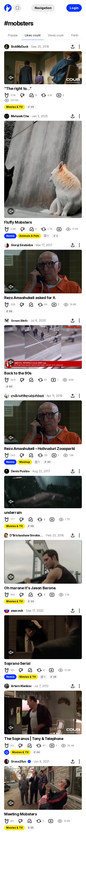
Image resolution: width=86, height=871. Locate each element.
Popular (13, 35)
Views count (55, 35)
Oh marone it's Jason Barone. (30, 588)
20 (31, 107)
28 (53, 677)
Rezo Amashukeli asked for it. (30, 297)
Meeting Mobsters (20, 814)
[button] (6, 95)
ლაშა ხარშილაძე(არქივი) (27, 395)
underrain (13, 512)
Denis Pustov (20, 471)
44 (36, 752)
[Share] (72, 46)
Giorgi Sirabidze (22, 245)
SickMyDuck (19, 46)
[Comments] (31, 95)
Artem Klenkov (21, 686)
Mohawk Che (20, 116)
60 (9, 386)
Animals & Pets (29, 235)
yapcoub (17, 610)
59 (30, 526)
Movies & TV (14, 106)
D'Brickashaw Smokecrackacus (27, 535)
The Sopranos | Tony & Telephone (33, 738)
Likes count (32, 35)
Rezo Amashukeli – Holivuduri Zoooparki (39, 448)
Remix (10, 235)
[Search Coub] (17, 8)
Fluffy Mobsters (18, 222)
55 (30, 827)
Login (74, 8)
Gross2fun (18, 761)
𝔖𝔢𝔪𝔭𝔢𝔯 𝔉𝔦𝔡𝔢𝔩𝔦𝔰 (19, 320)
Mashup (24, 462)
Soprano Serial (17, 663)
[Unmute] (11, 77)
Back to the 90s (18, 373)
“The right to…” (18, 88)
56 (9, 311)
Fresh (74, 35)
